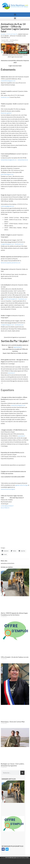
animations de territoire (7, 563)
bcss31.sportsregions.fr (10, 299)
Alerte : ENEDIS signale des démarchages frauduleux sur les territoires (14, 614)
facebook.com (5, 97)
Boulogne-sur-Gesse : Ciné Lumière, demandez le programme (12, 765)
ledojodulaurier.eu (23, 160)
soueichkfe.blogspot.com (8, 81)
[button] (15, 14)
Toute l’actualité (11, 34)
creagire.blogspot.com (7, 244)
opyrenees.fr (11, 373)
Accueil (3, 34)
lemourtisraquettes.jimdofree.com (10, 262)
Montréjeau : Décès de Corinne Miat (13, 722)
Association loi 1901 (17, 857)
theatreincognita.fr (6, 113)
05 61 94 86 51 (5, 508)
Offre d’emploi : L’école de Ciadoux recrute (14, 657)
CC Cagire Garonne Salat (7, 41)
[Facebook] (3, 849)
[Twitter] (7, 849)
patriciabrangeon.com (7, 174)
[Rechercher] (22, 773)
